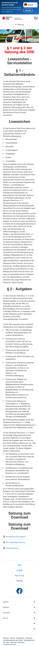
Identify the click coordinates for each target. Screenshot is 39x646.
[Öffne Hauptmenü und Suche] (36, 18)
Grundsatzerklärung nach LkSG (13, 640)
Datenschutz (20, 638)
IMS (7, 642)
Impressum (28, 638)
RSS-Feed (13, 642)
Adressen (6, 638)
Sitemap (12, 638)
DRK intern (21, 642)
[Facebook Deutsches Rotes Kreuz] (19, 591)
